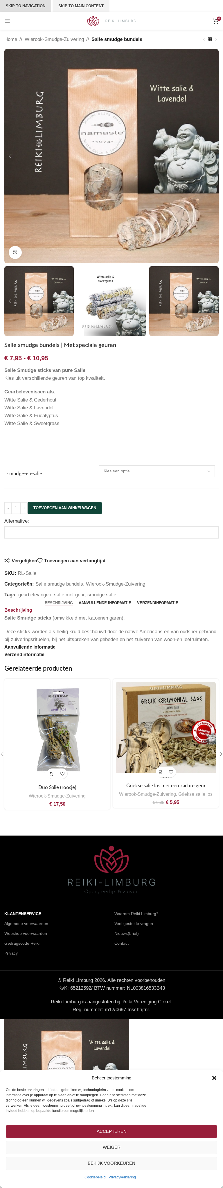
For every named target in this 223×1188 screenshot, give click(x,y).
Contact (121, 943)
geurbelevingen (34, 594)
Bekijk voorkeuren (111, 1163)
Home (10, 39)
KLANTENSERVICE (22, 913)
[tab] (59, 603)
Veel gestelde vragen (133, 923)
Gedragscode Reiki (21, 943)
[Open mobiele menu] (7, 21)
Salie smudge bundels (116, 39)
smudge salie (101, 594)
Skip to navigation (25, 6)
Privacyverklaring (122, 1177)
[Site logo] (112, 20)
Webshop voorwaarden (25, 933)
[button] (214, 1078)
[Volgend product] (216, 39)
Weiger (112, 1147)
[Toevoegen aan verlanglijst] (62, 773)
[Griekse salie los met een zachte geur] (166, 727)
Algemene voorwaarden (26, 923)
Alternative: (16, 521)
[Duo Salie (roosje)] (57, 732)
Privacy (11, 953)
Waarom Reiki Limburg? (136, 913)
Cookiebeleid (95, 1177)
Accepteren (112, 1131)
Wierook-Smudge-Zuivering (54, 39)
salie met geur (69, 594)
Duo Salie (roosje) (57, 787)
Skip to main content (81, 6)
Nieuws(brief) (126, 933)
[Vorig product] (204, 39)
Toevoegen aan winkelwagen (64, 508)
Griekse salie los (195, 794)
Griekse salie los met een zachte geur (166, 785)
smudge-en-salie (24, 473)
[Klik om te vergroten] (15, 252)
